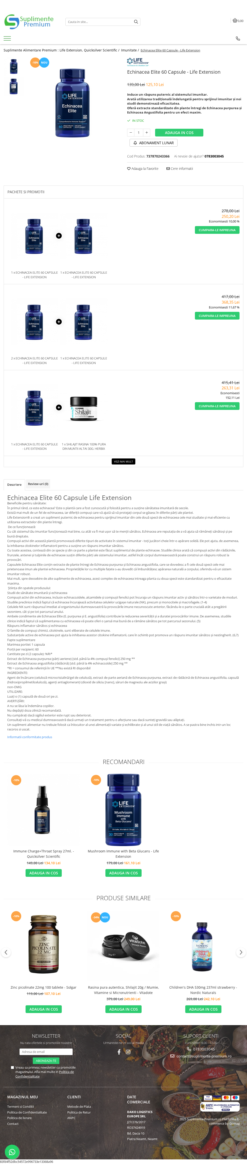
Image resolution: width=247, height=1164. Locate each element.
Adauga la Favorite (144, 168)
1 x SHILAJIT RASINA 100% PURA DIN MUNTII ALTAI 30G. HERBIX (84, 446)
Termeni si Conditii (20, 1106)
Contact (13, 1123)
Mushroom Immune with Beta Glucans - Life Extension (123, 854)
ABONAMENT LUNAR (156, 142)
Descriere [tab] (14, 484)
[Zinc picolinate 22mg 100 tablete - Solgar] (43, 946)
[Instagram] (128, 1052)
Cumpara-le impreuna (217, 230)
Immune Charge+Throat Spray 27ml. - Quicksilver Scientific (43, 854)
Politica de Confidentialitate (27, 1112)
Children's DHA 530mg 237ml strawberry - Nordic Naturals (203, 990)
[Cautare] (136, 22)
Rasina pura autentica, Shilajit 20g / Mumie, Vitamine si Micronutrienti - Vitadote (123, 990)
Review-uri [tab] (38, 484)
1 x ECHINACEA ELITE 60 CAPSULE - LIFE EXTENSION (34, 274)
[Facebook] (119, 1052)
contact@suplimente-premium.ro (204, 1056)
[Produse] (8, 39)
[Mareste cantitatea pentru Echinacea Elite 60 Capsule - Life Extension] (146, 132)
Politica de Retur (79, 1112)
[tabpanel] (73, 101)
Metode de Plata (79, 1106)
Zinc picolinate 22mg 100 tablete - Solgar (43, 987)
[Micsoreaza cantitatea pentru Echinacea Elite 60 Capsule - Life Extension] (130, 132)
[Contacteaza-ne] (238, 38)
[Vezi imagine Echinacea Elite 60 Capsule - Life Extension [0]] (14, 66)
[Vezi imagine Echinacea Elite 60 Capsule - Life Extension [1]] (14, 86)
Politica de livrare (19, 1118)
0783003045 (203, 1049)
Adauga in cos (179, 132)
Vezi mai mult (123, 461)
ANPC (71, 1118)
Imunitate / (130, 50)
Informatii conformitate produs (29, 737)
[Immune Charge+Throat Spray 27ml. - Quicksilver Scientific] (43, 810)
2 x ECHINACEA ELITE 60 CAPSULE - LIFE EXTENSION (34, 360)
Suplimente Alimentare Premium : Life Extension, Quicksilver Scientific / (62, 50)
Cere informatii (181, 168)
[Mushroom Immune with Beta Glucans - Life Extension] (123, 810)
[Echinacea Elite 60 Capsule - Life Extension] (73, 101)
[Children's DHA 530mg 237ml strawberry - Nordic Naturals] (203, 946)
